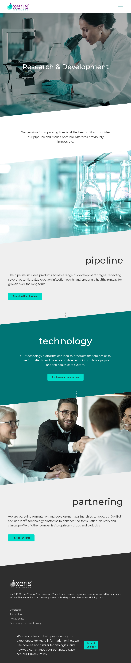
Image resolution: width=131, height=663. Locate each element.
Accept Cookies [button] (91, 645)
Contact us (15, 610)
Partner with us (21, 537)
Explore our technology (65, 377)
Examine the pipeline (25, 296)
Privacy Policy (37, 654)
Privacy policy (17, 618)
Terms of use (16, 614)
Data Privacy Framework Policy (25, 623)
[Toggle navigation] (120, 6)
